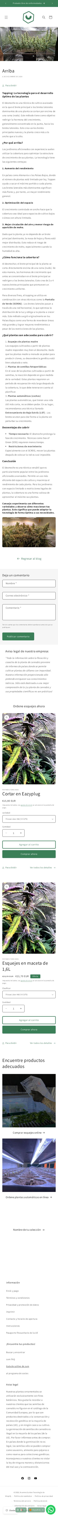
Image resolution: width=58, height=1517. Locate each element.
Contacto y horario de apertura (21, 1318)
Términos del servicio (22, 1501)
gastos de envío (26, 805)
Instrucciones (13, 1325)
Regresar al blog (31, 558)
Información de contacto (25, 1506)
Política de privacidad (44, 1496)
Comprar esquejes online (27, 1132)
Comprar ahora (29, 853)
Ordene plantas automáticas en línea (27, 1197)
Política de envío (40, 1501)
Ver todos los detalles (41, 867)
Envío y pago (12, 1290)
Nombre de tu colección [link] (27, 1230)
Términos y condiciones (18, 1297)
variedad (6, 812)
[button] (6, 17)
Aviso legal (41, 1506)
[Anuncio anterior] (5, 3)
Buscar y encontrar (15, 1352)
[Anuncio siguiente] (52, 3)
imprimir (10, 1311)
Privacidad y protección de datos (22, 1304)
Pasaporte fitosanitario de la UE (22, 1332)
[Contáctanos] (51, 1510)
